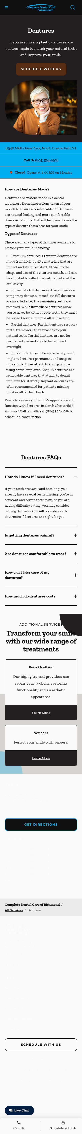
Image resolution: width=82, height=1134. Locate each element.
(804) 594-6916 (46, 160)
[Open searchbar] (72, 7)
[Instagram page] (15, 965)
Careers (54, 1080)
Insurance (12, 1029)
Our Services (14, 988)
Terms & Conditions (37, 1080)
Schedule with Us (41, 69)
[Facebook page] (7, 965)
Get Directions (41, 824)
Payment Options (18, 1019)
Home (9, 977)
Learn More (41, 712)
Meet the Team (16, 998)
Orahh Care (67, 1080)
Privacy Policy (16, 1080)
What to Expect (17, 1008)
